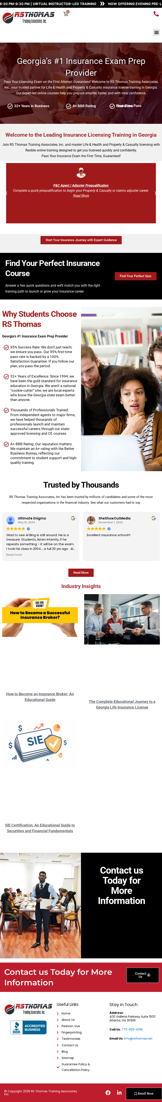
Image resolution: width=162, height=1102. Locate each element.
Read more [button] (14, 555)
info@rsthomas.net (138, 1038)
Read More (81, 196)
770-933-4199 (132, 1029)
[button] (156, 32)
